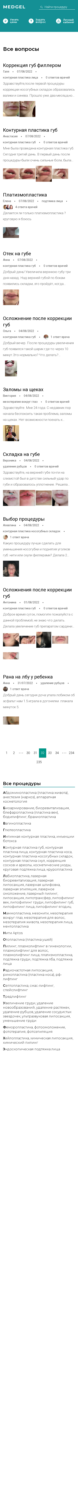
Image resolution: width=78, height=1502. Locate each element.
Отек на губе (17, 253)
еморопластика (18, 1027)
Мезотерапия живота (21, 922)
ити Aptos (13, 933)
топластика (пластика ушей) (28, 939)
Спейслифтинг (15, 990)
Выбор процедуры (24, 519)
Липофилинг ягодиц (53, 907)
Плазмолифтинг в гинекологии (44, 946)
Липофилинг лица (18, 907)
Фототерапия (14, 1032)
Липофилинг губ (59, 902)
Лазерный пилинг (42, 893)
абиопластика (16, 876)
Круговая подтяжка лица (24, 869)
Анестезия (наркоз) (19, 797)
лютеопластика (17, 830)
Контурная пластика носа (50, 852)
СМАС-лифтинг (42, 986)
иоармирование (18, 808)
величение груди (19, 1003)
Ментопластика (16, 926)
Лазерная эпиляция (20, 889)
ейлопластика (16, 1038)
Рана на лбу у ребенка (28, 677)
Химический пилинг (20, 1043)
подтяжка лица (52, 201)
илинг (9, 946)
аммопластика (17, 913)
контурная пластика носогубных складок (31, 531)
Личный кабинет (58, 21)
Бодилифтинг (15, 817)
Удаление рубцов (18, 1012)
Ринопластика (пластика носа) (28, 975)
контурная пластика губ (19, 142)
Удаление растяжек (52, 1007)
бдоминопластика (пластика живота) (35, 793)
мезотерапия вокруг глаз (20, 401)
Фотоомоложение (49, 1027)
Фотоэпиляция (40, 1032)
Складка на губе (21, 454)
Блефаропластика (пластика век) (30, 812)
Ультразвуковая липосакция (46, 1016)
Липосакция (13, 898)
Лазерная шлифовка (42, 885)
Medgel (14, 7)
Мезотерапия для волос (44, 918)
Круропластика (59, 869)
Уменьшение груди (19, 1021)
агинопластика (17, 823)
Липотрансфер (38, 898)
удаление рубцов (15, 466)
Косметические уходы (52, 865)
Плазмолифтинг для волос (25, 950)
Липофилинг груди (26, 902)
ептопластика (15, 986)
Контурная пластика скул (24, 861)
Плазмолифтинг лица (21, 955)
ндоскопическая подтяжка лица (31, 1049)
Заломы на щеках (23, 389)
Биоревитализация (52, 808)
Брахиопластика (42, 817)
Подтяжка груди (16, 959)
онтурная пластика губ (23, 847)
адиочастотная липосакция (27, 970)
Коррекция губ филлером (32, 65)
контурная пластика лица (20, 77)
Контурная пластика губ (30, 130)
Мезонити (40, 913)
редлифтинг (14, 996)
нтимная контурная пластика (29, 836)
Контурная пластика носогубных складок (37, 856)
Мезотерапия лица (56, 922)
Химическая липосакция (51, 1038)
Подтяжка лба (43, 959)
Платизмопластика (25, 195)
